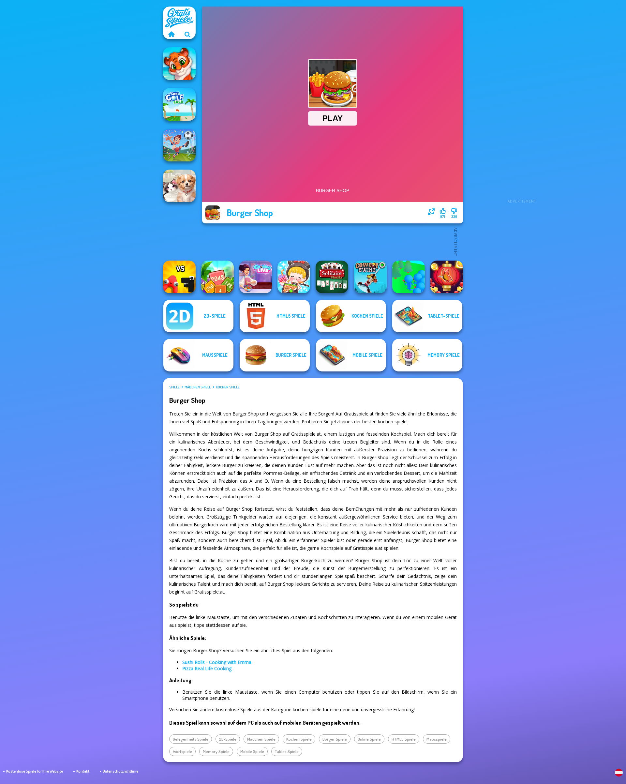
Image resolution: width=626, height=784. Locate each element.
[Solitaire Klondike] (332, 277)
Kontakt (82, 771)
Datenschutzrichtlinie (120, 771)
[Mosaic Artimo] (179, 63)
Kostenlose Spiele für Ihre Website (34, 771)
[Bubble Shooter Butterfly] (446, 277)
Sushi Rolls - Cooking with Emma (216, 662)
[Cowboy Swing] (370, 277)
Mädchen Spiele (198, 387)
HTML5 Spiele (404, 739)
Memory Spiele (216, 751)
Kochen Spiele (228, 387)
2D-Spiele (227, 739)
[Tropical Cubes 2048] (217, 277)
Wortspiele (182, 751)
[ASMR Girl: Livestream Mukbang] (293, 277)
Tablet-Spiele (287, 751)
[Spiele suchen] (187, 34)
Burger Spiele (334, 739)
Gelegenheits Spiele (190, 739)
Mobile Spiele (252, 751)
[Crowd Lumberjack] (408, 277)
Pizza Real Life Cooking (206, 668)
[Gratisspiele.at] (171, 34)
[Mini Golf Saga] (179, 104)
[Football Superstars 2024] (179, 145)
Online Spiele (369, 739)
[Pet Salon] (179, 186)
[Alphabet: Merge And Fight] (179, 277)
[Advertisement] (522, 104)
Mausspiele (436, 739)
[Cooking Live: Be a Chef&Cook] (255, 277)
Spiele (174, 387)
